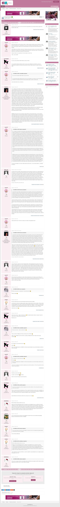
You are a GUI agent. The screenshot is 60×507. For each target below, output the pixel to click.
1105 (15, 22)
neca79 (6, 42)
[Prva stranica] (2, 22)
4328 (6, 49)
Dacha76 (34, 29)
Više (57, 8)
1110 (26, 22)
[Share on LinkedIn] (6, 490)
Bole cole (6, 169)
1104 (12, 22)
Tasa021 (41, 166)
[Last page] (35, 22)
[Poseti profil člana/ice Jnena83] (47, 42)
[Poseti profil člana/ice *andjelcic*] (47, 48)
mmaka (6, 299)
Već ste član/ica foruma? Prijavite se (47, 1)
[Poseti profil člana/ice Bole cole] (6, 173)
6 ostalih (40, 29)
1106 (17, 22)
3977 (6, 65)
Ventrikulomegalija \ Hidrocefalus (52, 54)
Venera (38, 29)
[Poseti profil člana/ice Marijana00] (47, 26)
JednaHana (6, 401)
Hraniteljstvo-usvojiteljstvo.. (52, 41)
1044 (6, 420)
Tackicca (6, 87)
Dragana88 (33, 184)
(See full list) (51, 84)
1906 (6, 31)
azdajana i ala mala (39, 83)
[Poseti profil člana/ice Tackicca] (6, 90)
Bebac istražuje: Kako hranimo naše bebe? (51, 77)
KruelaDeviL (38, 184)
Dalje (33, 22)
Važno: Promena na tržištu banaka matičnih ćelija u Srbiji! (52, 73)
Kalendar (7, 6)
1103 (10, 22)
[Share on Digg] (8, 490)
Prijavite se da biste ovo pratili (34, 16)
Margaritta (34, 321)
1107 (19, 22)
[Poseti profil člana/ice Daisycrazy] (47, 34)
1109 (23, 22)
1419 (6, 306)
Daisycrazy (52, 34)
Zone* (36, 29)
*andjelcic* (52, 48)
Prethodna (5, 22)
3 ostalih (40, 258)
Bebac (9, 18)
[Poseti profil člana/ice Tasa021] (6, 290)
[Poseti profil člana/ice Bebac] (3, 17)
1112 (30, 22)
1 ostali (40, 184)
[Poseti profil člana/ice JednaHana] (6, 404)
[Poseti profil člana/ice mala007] (6, 28)
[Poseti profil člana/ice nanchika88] (6, 62)
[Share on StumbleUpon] (12, 490)
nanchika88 (6, 58)
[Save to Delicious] (9, 490)
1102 (8, 22)
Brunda (6, 413)
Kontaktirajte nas (30, 504)
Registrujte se (56, 1)
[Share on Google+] (5, 490)
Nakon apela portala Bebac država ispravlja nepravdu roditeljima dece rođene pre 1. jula (52, 68)
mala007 (6, 24)
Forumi (3, 6)
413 (6, 176)
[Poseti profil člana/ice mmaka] (6, 303)
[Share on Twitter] (3, 490)
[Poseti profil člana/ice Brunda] (6, 417)
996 (6, 294)
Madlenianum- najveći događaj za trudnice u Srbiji (52, 65)
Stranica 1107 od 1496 (39, 22)
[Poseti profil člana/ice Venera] (6, 265)
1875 (6, 378)
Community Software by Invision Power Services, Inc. (30, 505)
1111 (28, 22)
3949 (6, 94)
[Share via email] (14, 490)
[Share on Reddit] (11, 490)
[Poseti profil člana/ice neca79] (6, 46)
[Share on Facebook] (2, 490)
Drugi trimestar (50, 33)
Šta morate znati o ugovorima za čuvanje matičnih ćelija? (52, 80)
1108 (21, 22)
